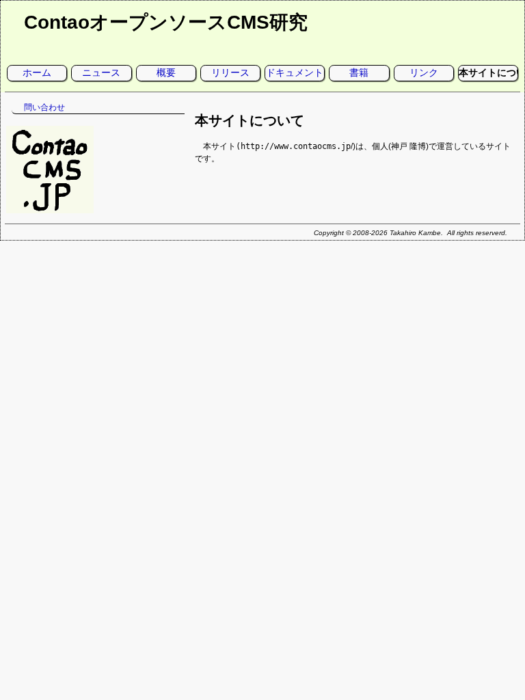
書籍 (358, 72)
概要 (166, 72)
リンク (423, 72)
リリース (230, 72)
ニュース (101, 72)
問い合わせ (44, 107)
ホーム (37, 72)
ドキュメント (294, 72)
